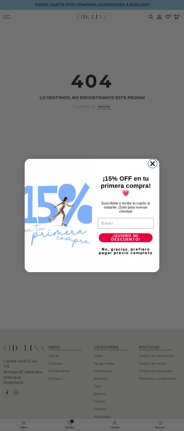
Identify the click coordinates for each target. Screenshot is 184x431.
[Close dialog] (152, 163)
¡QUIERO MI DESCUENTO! (125, 238)
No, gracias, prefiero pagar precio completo (126, 251)
